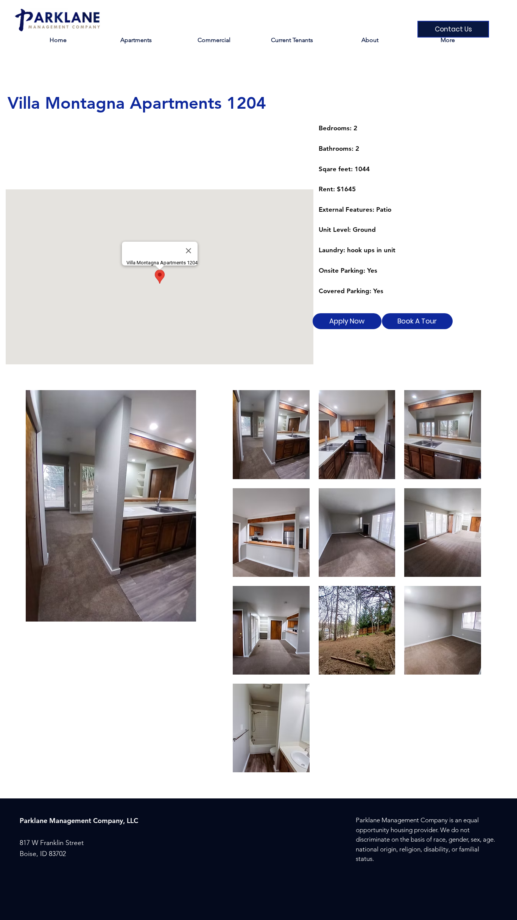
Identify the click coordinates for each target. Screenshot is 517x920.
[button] (292, 40)
